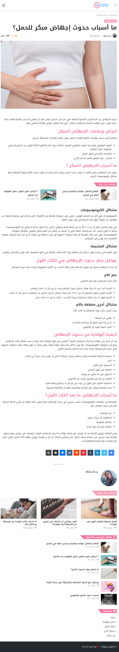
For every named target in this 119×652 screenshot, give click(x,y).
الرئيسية (113, 15)
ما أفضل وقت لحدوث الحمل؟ (85, 569)
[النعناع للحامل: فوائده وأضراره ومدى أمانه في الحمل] (109, 194)
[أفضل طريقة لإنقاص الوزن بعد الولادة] (99, 508)
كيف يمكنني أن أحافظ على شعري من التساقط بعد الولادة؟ (60, 523)
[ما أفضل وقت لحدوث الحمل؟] (109, 573)
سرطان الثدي (109, 631)
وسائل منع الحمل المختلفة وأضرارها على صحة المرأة (72, 582)
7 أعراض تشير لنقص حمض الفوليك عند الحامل (21, 193)
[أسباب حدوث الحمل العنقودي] (109, 599)
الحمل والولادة (102, 15)
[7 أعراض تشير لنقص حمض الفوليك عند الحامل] (48, 194)
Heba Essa (107, 36)
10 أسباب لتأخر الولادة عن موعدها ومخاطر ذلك (20, 523)
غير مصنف (110, 635)
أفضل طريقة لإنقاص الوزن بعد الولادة (102, 523)
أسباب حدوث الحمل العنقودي (84, 595)
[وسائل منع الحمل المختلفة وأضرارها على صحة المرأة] (109, 586)
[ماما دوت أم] (100, 5)
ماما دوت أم (91, 647)
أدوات (112, 617)
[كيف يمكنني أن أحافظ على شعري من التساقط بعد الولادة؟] (59, 508)
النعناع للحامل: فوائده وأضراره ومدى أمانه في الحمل (80, 193)
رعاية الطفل (110, 626)
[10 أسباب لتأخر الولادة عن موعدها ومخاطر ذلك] (19, 508)
